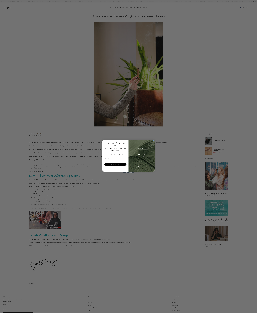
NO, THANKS (115, 168)
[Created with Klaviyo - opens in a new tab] (128, 172)
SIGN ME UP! (115, 164)
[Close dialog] (153, 141)
